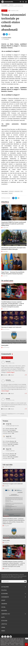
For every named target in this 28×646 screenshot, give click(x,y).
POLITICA (11, 5)
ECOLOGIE (4, 620)
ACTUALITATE (6, 480)
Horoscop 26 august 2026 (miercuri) (11, 327)
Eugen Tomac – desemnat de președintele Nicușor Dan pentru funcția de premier (12, 272)
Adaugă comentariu (7, 357)
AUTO (3, 617)
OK (26, 638)
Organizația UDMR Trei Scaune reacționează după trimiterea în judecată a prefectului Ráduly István (13, 224)
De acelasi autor (7, 281)
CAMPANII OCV (5, 614)
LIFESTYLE (4, 624)
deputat (10, 193)
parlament (11, 191)
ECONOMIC (4, 593)
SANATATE (4, 603)
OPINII (3, 627)
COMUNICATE (6, 515)
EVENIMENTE (5, 597)
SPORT (3, 600)
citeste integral (10, 372)
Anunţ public (4, 345)
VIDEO (3, 631)
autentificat (10, 413)
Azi (3, 466)
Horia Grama (5, 193)
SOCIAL (3, 607)
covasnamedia (8, 1)
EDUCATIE (4, 610)
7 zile (6, 466)
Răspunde (5, 375)
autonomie (17, 191)
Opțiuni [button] (12, 375)
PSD (21, 191)
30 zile (9, 466)
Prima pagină (4, 5)
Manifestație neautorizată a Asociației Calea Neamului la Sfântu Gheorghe (13, 248)
